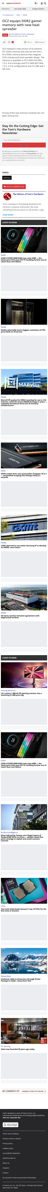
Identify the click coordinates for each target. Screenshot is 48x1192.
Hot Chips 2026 (20, 9)
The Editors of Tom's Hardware (22, 34)
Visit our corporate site (11, 1118)
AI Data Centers (38, 9)
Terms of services (29, 151)
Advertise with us (9, 1158)
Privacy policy (8, 1143)
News (5, 35)
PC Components (8, 15)
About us (6, 1163)
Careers (5, 1173)
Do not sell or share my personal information (19, 1178)
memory (6, 178)
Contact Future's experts (12, 1139)
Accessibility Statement (11, 1153)
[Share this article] (4, 42)
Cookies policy (8, 1148)
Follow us (29, 42)
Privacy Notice (31, 153)
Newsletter (41, 42)
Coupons (6, 1168)
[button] (45, 3)
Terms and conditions (11, 1134)
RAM (18, 15)
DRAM (25, 15)
